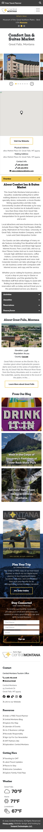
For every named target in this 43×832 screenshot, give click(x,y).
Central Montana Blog (13, 719)
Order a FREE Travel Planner (16, 716)
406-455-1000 (22, 165)
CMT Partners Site (11, 741)
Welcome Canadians (13, 769)
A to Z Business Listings (14, 730)
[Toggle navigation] (37, 10)
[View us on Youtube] (8, 696)
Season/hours (9, 311)
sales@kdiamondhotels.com (23, 171)
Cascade (25, 357)
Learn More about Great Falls (21, 384)
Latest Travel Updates (13, 762)
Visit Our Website (21, 141)
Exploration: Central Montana (16, 744)
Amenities (7, 300)
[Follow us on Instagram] (16, 696)
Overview (7, 179)
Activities (7, 295)
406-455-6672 (22, 168)
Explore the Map (11, 723)
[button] (11, 84)
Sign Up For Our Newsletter (16, 737)
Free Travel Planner (13, 3)
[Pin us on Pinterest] (20, 696)
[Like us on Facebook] (4, 696)
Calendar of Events (12, 727)
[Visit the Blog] (12, 696)
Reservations (8, 305)
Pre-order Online (21, 591)
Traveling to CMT (11, 758)
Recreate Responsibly (13, 734)
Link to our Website (12, 702)
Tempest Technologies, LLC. (21, 826)
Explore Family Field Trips (15, 773)
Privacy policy (8, 824)
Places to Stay (10, 766)
